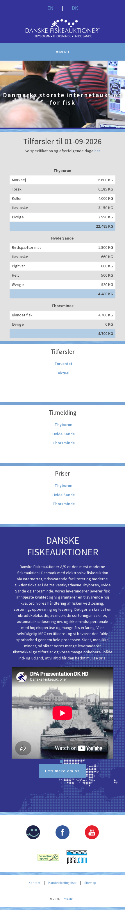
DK (75, 8)
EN (50, 8)
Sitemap (90, 883)
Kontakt (34, 883)
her (97, 150)
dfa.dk (68, 899)
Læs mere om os (62, 770)
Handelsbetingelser (62, 883)
